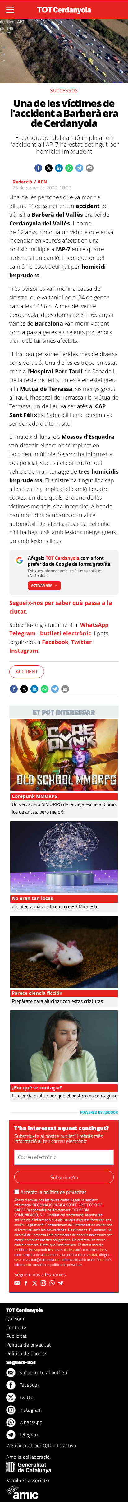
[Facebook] (26, 1283)
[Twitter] (35, 1283)
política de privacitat (64, 1192)
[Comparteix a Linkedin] (59, 168)
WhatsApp (94, 624)
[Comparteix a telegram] (79, 168)
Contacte (16, 1327)
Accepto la (53, 1191)
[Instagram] (44, 1283)
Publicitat (16, 1336)
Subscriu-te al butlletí (42, 1372)
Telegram (22, 633)
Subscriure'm (64, 1177)
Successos (64, 90)
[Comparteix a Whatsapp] (69, 168)
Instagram (23, 650)
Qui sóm (15, 1318)
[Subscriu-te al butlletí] (18, 1283)
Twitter (81, 642)
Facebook (55, 642)
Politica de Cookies (26, 1353)
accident (27, 671)
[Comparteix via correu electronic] (90, 168)
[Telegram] (61, 1283)
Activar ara (41, 585)
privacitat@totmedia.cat (41, 1260)
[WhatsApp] (53, 1283)
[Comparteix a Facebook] (38, 168)
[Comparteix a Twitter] (49, 168)
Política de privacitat (28, 1344)
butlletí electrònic (65, 633)
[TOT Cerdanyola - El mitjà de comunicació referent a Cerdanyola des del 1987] (64, 8)
